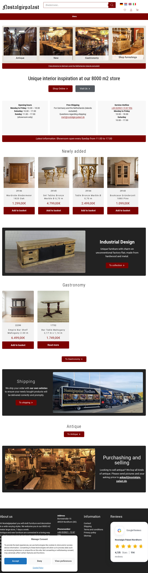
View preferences (63, 561)
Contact (87, 523)
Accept (15, 561)
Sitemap (87, 536)
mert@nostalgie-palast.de (73, 117)
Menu (74, 16)
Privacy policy (90, 532)
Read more (53, 345)
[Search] (112, 5)
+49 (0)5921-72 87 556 (122, 108)
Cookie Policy (38, 568)
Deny (39, 561)
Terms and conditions (93, 529)
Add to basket (19, 210)
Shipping (88, 526)
